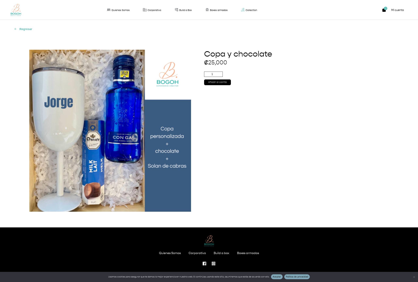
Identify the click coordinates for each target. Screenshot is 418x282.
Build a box (221, 253)
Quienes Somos (170, 253)
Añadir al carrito (217, 82)
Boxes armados (248, 253)
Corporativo (197, 253)
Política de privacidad (297, 276)
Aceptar (277, 276)
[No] (414, 277)
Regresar (23, 29)
